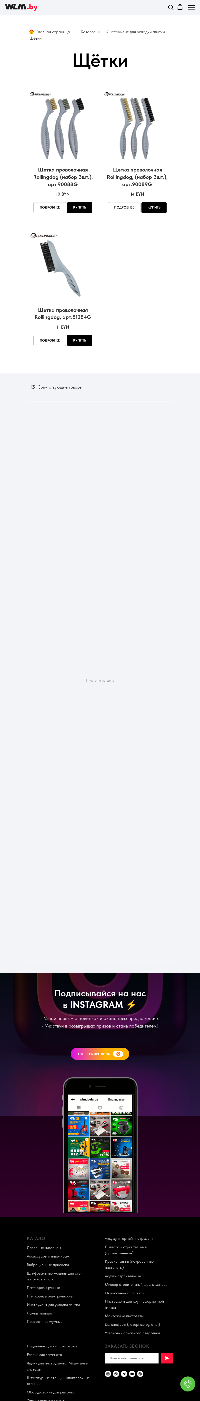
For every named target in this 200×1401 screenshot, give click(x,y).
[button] (171, 7)
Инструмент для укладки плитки (135, 31)
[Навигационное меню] (191, 7)
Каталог (88, 31)
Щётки (35, 38)
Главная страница (53, 31)
